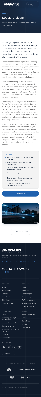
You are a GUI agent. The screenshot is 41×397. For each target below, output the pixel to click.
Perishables (6, 337)
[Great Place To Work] (28, 370)
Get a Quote (20, 194)
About (4, 287)
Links (24, 287)
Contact (5, 294)
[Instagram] (4, 347)
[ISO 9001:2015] (12, 377)
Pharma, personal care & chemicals (10, 330)
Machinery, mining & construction (9, 319)
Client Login (6, 300)
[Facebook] (14, 347)
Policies (24, 318)
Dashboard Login (8, 303)
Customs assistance (29, 306)
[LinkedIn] (9, 347)
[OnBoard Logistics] (11, 4)
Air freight (25, 290)
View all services (22, 232)
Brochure (25, 324)
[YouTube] (19, 347)
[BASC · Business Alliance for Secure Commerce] (26, 377)
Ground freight (27, 297)
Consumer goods (8, 326)
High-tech (5, 334)
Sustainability (6, 290)
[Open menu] (36, 4)
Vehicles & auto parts (9, 323)
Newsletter (26, 327)
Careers (7, 353)
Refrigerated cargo (28, 300)
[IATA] (9, 370)
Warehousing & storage (30, 303)
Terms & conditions (28, 315)
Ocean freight (27, 294)
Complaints (26, 321)
